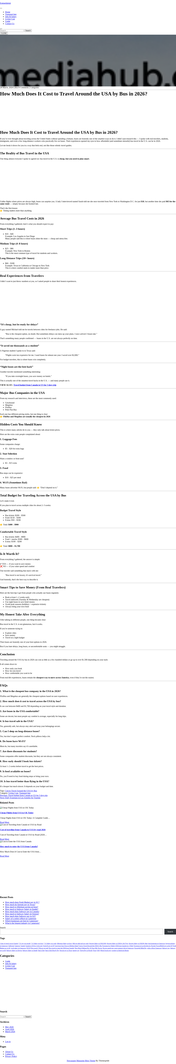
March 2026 (10, 1031)
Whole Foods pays (105, 950)
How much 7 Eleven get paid (39, 948)
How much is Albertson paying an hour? (21, 907)
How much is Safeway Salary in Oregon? (22, 914)
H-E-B (28, 948)
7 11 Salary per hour (37, 943)
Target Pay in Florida (86, 950)
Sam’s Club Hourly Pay (52, 950)
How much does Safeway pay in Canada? (22, 911)
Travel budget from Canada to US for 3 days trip (35, 385)
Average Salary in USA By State (138, 943)
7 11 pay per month (24, 943)
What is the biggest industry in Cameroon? (22, 923)
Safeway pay (166, 948)
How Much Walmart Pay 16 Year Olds (86, 948)
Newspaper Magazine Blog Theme (81, 1061)
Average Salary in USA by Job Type (117, 943)
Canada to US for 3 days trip (34, 946)
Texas (94, 950)
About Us (9, 1052)
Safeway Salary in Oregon (14, 950)
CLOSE (4, 33)
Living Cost (10, 19)
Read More (4, 822)
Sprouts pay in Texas (66, 950)
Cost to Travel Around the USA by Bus (21, 791)
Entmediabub (5, 3)
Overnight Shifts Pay (140, 948)
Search (28, 31)
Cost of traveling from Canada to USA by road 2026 (22, 830)
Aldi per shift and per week (80, 943)
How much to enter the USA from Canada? (19, 846)
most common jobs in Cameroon (124, 948)
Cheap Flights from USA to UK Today (16, 813)
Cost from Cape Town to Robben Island (66, 946)
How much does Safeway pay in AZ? (20, 916)
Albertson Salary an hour (64, 943)
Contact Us (9, 24)
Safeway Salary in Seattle (30, 950)
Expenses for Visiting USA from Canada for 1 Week (117, 946)
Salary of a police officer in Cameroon (20, 918)
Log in (8, 1041)
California (11, 946)
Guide (7, 21)
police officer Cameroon (154, 948)
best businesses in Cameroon (156, 943)
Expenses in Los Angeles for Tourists (145, 946)
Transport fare (10, 14)
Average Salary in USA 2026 (97, 943)
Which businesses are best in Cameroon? (21, 921)
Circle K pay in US (48, 946)
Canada (23, 946)
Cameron (17, 946)
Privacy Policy (11, 1056)
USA (98, 950)
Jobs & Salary (10, 17)
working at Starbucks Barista (120, 950)
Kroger (100, 948)
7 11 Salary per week (50, 943)
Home (7, 12)
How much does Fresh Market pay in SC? (22, 902)
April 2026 (9, 1029)
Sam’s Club (41, 950)
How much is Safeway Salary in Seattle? (21, 909)
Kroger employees (108, 948)
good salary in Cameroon (18, 948)
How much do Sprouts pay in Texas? (20, 904)
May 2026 (9, 1027)
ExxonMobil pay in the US (164, 946)
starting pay (76, 950)
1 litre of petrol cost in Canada (9, 943)
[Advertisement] (77, 109)
